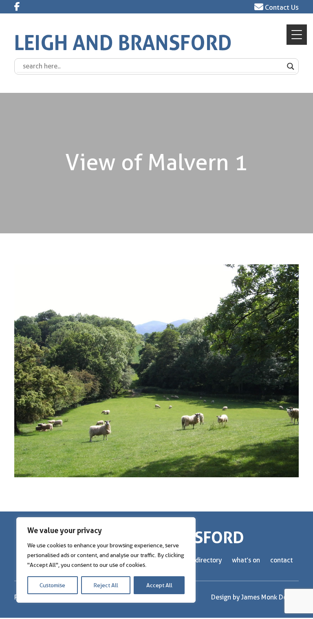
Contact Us (281, 7)
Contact (281, 560)
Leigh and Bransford (123, 43)
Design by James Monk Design (255, 597)
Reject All (105, 585)
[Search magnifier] (290, 66)
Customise (52, 585)
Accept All (159, 585)
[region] (106, 560)
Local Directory (200, 560)
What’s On (246, 560)
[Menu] (297, 34)
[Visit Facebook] (17, 6)
